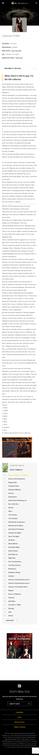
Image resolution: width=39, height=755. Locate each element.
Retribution (12, 569)
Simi (9, 612)
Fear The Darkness (14, 561)
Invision (11, 493)
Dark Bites (11, 601)
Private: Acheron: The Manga (18, 475)
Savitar (10, 615)
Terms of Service (19, 727)
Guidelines (19, 712)
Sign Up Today (14, 704)
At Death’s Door (13, 486)
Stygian (11, 590)
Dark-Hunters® (16, 51)
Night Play (11, 558)
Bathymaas (19, 58)
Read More (10, 620)
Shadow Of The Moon (15, 525)
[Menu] (3, 3)
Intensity (11, 597)
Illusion (11, 507)
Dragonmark (12, 482)
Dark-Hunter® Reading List (17, 500)
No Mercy (11, 540)
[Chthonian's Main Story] (5, 467)
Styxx (10, 511)
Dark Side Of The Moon (16, 529)
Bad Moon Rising (14, 572)
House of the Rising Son (16, 479)
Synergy (11, 608)
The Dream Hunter (14, 565)
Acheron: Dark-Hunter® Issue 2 (19, 579)
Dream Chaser (13, 551)
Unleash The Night (14, 533)
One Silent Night (14, 547)
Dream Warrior (13, 543)
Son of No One (13, 504)
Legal (20, 717)
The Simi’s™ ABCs (14, 605)
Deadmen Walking (14, 489)
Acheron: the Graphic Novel (17, 587)
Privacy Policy (19, 722)
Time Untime (12, 515)
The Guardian (13, 518)
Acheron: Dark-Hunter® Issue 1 (19, 583)
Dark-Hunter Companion (16, 522)
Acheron (11, 576)
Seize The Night (13, 536)
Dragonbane (12, 497)
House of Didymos (14, 594)
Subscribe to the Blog (12, 68)
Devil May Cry (13, 554)
